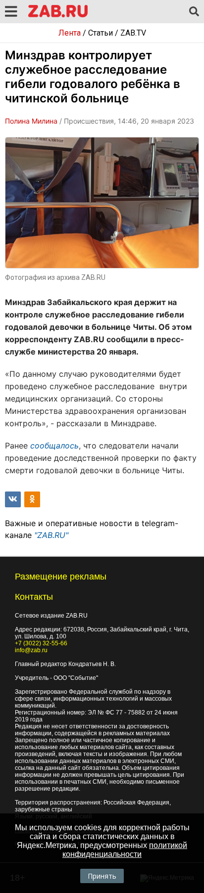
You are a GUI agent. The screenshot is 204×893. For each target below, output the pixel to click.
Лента (69, 33)
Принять (102, 876)
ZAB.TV (133, 33)
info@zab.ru (31, 650)
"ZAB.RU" (51, 535)
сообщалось (54, 445)
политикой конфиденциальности (124, 849)
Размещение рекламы (60, 576)
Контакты (34, 597)
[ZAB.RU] (58, 15)
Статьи (100, 33)
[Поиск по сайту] (194, 11)
